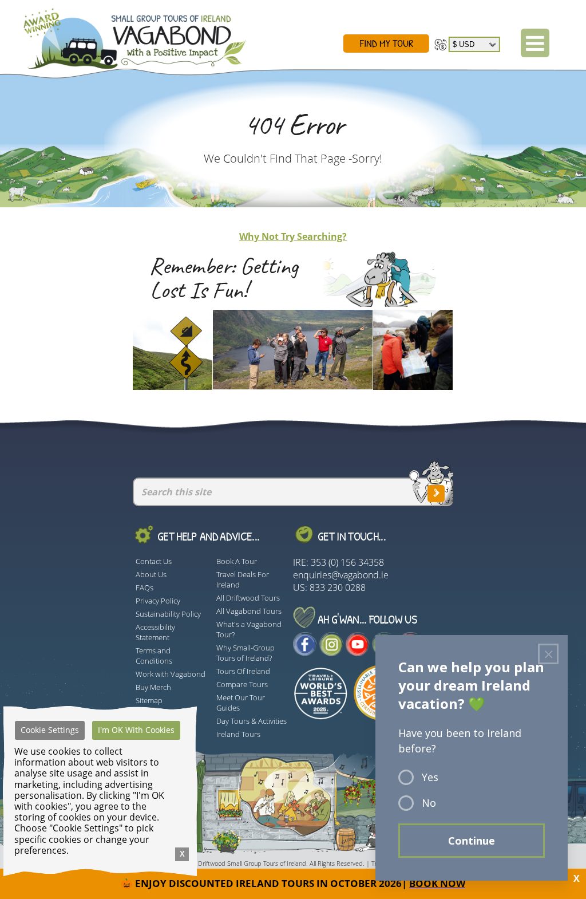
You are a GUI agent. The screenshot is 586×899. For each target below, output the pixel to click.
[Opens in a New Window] (305, 652)
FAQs (144, 587)
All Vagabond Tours (249, 611)
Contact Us (154, 561)
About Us (151, 574)
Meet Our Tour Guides (240, 702)
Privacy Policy (158, 601)
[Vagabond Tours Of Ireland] (125, 36)
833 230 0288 (338, 587)
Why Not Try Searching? (293, 236)
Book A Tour (236, 561)
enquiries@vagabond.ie (341, 575)
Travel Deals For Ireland (242, 579)
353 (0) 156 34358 (347, 562)
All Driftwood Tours (248, 598)
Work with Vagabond (170, 674)
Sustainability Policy (168, 614)
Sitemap (149, 700)
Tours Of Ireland (243, 671)
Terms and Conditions (154, 655)
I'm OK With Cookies (136, 729)
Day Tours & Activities (251, 721)
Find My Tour (386, 43)
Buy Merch (153, 687)
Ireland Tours (238, 734)
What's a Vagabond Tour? (249, 629)
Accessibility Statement (155, 632)
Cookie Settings (50, 729)
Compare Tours (242, 684)
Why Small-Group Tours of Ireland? (245, 652)
